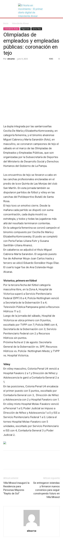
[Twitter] (14, 66)
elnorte (11, 58)
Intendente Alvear (20, 23)
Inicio (5, 23)
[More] (37, 66)
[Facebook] (6, 66)
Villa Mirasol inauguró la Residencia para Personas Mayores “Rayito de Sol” (16, 488)
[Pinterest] (22, 66)
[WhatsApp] (30, 66)
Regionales (25, 29)
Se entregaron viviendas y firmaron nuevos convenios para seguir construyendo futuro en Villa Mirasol (46, 490)
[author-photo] (32, 526)
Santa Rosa (36, 29)
